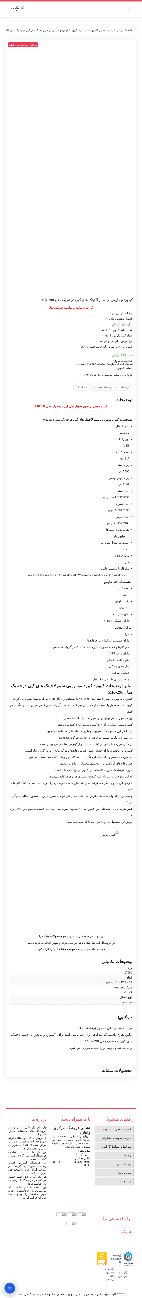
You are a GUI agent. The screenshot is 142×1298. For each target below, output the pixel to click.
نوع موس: (126, 341)
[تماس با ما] (9, 1288)
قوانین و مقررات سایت (117, 1129)
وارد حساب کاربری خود (90, 1047)
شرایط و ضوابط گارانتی (116, 1146)
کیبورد (73, 30)
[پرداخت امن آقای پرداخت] (109, 1274)
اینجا (55, 949)
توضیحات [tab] (124, 386)
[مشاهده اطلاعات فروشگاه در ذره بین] (122, 1274)
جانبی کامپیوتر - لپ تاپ (92, 30)
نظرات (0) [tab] (81, 386)
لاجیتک (50, 685)
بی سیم (127, 1002)
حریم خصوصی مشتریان (116, 1137)
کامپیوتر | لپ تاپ (116, 30)
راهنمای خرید (123, 1164)
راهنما (127, 1155)
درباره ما (125, 1181)
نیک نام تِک (39, 1127)
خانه (130, 30)
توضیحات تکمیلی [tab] (103, 386)
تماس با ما (124, 1172)
